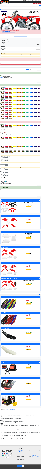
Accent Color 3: (3, 95)
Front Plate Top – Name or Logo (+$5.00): (5, 156)
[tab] (2, 409)
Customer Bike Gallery (34, 0)
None (6, 157)
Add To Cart (37, 49)
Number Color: (2, 136)
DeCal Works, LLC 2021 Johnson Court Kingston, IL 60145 (34, 455)
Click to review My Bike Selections (6, 31)
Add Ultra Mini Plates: (2, 181)
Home (21, 0)
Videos (28, 0)
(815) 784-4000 (33, 456)
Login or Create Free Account (36, 3)
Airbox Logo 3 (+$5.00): (2, 174)
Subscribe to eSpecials (20, 450)
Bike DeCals (4, 6)
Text (4, 157)
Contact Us (24, 0)
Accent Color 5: (3, 103)
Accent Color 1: (3, 87)
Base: (1, 75)
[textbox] (20, 142)
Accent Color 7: (3, 111)
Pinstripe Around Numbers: (4, 149)
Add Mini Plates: (2, 177)
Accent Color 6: (2, 107)
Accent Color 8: (3, 115)
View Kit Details (28, 222)
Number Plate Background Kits (10, 6)
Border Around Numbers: (3, 144)
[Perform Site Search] (40, 5)
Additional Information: (3, 189)
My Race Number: (2, 129)
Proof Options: (3, 53)
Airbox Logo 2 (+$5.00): (2, 171)
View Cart (39, 0)
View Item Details (29, 206)
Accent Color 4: (2, 99)
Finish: (1, 79)
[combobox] (20, 142)
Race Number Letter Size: (3, 132)
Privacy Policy (20, 452)
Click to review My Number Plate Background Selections (8, 32)
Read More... (38, 44)
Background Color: (3, 124)
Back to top (39, 82)
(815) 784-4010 (37, 456)
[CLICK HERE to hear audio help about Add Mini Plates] (4, 177)
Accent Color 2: (3, 91)
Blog (30, 0)
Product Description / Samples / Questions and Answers (20, 36)
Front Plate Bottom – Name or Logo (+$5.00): (5, 159)
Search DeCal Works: (3, 5)
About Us (20, 451)
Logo (2, 157)
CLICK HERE (27, 69)
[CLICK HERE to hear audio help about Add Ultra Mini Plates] (5, 181)
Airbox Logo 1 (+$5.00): (2, 168)
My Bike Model (2, 66)
